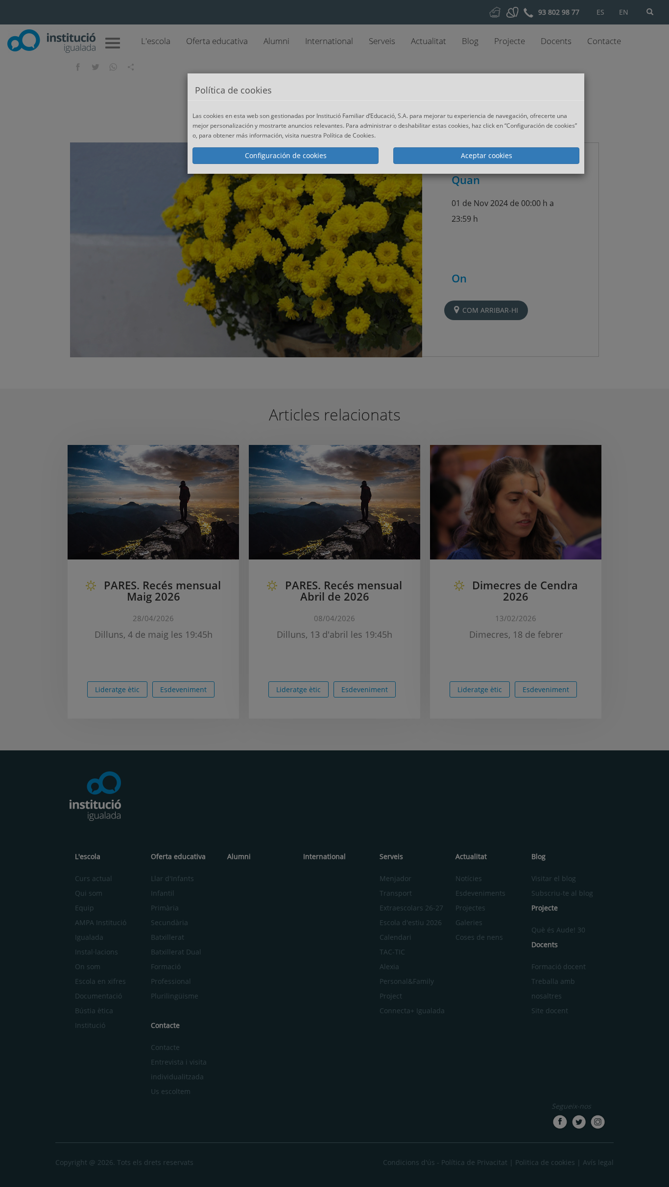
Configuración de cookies (286, 155)
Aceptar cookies (486, 155)
